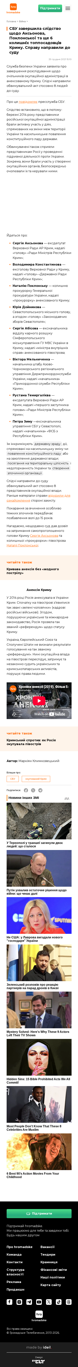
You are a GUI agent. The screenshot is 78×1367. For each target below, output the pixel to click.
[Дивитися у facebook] (9, 1302)
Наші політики (53, 1277)
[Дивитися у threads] (69, 1302)
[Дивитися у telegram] (29, 1302)
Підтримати (50, 8)
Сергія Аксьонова (44, 536)
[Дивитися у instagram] (19, 1302)
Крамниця (49, 1262)
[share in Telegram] (40, 790)
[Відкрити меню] (68, 8)
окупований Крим (36, 778)
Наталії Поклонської (22, 545)
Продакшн (15, 1289)
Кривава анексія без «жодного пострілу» (33, 571)
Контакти (15, 1262)
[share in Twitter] (33, 790)
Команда (14, 1254)
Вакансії (48, 1247)
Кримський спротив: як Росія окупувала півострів (31, 742)
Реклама (14, 1282)
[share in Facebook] (26, 790)
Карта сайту (51, 1285)
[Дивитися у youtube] (39, 1302)
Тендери (48, 1254)
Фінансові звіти (54, 1270)
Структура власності (15, 1272)
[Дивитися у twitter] (49, 1302)
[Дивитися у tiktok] (59, 1302)
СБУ (12, 778)
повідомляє (28, 102)
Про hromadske (20, 1247)
